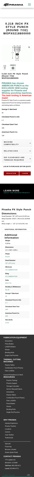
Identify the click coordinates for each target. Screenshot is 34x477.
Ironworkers (9, 341)
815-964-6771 (14, 468)
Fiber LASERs (9, 371)
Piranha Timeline (10, 426)
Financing (8, 446)
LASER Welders (10, 347)
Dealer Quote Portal (11, 452)
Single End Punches (11, 355)
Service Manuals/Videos (14, 389)
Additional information (15, 229)
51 (6, 289)
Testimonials (9, 437)
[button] (29, 47)
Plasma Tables (10, 365)
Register (11, 173)
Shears (7, 349)
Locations (8, 429)
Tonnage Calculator (12, 386)
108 (6, 316)
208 (6, 309)
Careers (7, 432)
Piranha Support (11, 383)
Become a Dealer (10, 449)
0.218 (7, 322)
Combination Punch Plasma (14, 368)
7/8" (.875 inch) (10, 263)
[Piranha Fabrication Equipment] (27, 475)
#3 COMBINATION (11, 270)
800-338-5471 (16, 465)
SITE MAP (12, 475)
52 (8, 289)
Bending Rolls (9, 352)
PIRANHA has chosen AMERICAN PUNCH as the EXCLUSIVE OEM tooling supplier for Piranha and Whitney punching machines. (17, 88)
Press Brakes (9, 344)
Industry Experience (11, 423)
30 (6, 296)
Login (25, 173)
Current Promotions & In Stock (13, 375)
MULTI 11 (8, 283)
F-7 (6, 303)
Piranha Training (11, 380)
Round (7, 256)
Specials (8, 443)
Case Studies (9, 435)
